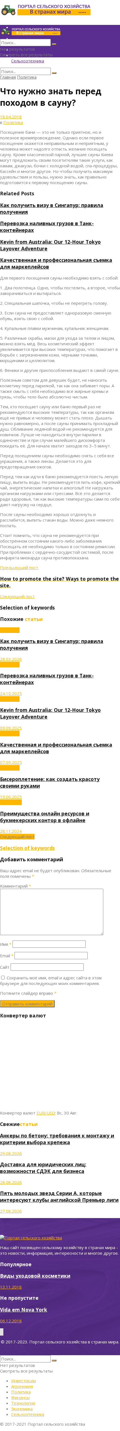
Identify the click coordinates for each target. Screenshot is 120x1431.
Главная (8, 77)
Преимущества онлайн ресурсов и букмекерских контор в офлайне (44, 817)
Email (6, 955)
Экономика (22, 1408)
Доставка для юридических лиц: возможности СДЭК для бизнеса (43, 1167)
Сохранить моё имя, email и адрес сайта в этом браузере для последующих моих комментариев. (51, 980)
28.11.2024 (11, 831)
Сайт (4, 967)
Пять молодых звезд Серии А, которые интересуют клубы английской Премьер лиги (59, 1196)
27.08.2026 (11, 1211)
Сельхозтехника (27, 61)
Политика (27, 77)
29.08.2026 (11, 1153)
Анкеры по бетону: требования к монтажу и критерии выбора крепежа (57, 1139)
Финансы (20, 1397)
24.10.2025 (11, 693)
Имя (5, 944)
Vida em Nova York (23, 1309)
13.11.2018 (11, 1287)
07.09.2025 (11, 762)
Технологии (23, 1403)
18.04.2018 (11, 116)
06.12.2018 (11, 1321)
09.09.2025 (11, 728)
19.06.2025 (11, 796)
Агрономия (11, 802)
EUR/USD (46, 1113)
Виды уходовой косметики (35, 1275)
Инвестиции (23, 1380)
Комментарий (15, 886)
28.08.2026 (11, 1182)
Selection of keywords (27, 847)
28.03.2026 (11, 659)
